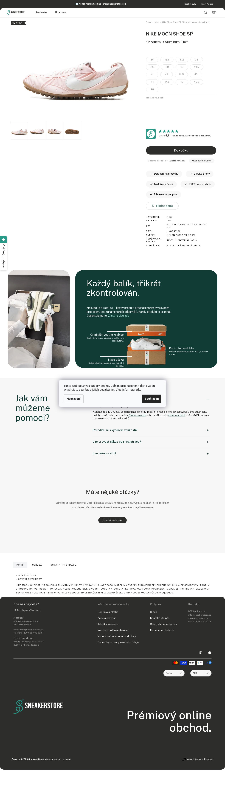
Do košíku (181, 150)
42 (166, 74)
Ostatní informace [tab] (63, 565)
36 (152, 59)
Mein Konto (207, 4)
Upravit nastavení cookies (85, 759)
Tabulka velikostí (155, 98)
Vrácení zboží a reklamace (113, 630)
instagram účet (176, 415)
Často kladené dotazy (163, 624)
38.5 (152, 67)
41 (152, 74)
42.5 (181, 74)
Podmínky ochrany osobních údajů (118, 642)
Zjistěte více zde (118, 315)
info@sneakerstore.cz (114, 3)
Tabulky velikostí (107, 624)
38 (196, 59)
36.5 (167, 59)
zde (138, 389)
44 (152, 82)
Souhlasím (152, 398)
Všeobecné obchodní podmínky (116, 636)
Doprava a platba (107, 611)
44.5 (167, 82)
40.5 (196, 67)
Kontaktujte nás (112, 520)
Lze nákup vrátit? (104, 453)
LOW (169, 220)
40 (181, 67)
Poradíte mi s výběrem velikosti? (115, 430)
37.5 (181, 59)
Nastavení (73, 398)
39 (167, 67)
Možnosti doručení (202, 160)
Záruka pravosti (137, 415)
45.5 (196, 82)
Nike (169, 217)
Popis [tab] (20, 565)
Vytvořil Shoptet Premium (200, 759)
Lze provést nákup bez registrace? (117, 441)
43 (196, 74)
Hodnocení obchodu (162, 630)
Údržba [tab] (37, 565)
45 (181, 82)
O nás (153, 611)
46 (152, 89)
